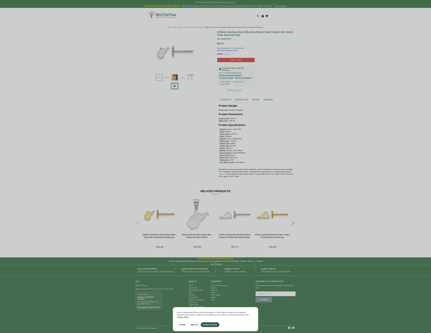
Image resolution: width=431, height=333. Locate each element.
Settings (182, 325)
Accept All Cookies (210, 325)
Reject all (194, 325)
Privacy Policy (183, 317)
